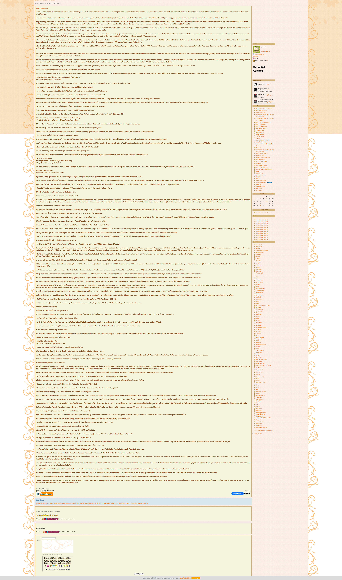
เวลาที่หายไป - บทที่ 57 (262, 222)
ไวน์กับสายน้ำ (259, 273)
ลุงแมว (258, 374)
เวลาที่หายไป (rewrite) (261, 161)
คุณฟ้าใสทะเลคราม (143, 503)
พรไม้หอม (258, 342)
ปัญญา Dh (258, 420)
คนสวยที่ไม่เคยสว (261, 327)
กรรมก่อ (258, 171)
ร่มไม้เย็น (258, 333)
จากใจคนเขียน (260, 136)
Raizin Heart (259, 357)
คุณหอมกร (91, 503)
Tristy (257, 313)
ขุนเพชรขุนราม (260, 252)
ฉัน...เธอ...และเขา (260, 159)
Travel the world (260, 376)
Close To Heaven (260, 245)
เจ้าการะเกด (259, 369)
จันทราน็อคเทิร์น (260, 414)
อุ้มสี (257, 263)
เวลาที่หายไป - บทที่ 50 (262, 235)
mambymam (259, 265)
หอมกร (40, 518)
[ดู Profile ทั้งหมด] (265, 51)
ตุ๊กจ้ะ (257, 378)
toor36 (258, 380)
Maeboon (258, 271)
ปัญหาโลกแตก (260, 155)
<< (254, 193)
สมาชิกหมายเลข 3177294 (263, 305)
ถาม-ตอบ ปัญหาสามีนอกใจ (263, 140)
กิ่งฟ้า (257, 277)
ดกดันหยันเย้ (260, 134)
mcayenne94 (259, 339)
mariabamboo (259, 280)
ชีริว (257, 389)
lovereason (259, 322)
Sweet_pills (259, 352)
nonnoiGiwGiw (260, 422)
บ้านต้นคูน (259, 361)
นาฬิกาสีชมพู (259, 282)
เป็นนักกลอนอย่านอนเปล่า (263, 157)
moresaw (258, 260)
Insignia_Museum (260, 296)
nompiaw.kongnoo (260, 382)
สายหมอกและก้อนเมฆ (262, 250)
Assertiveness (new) (261, 175)
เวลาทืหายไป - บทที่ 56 (262, 224)
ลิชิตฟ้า (258, 178)
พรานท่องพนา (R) (260, 112)
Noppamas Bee (260, 416)
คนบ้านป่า (258, 256)
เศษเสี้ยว (258, 267)
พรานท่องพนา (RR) (261, 180)
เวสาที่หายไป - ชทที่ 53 (262, 229)
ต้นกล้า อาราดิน (260, 363)
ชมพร (257, 294)
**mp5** (41, 531)
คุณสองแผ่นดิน (53, 503)
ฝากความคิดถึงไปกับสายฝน (263, 418)
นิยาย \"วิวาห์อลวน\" (261, 111)
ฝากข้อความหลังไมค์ (260, 54)
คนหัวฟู (258, 284)
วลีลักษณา (259, 397)
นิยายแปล (258, 148)
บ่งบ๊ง (257, 318)
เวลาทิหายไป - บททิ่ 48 (262, 239)
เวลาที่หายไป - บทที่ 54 (262, 227)
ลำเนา (258, 406)
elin (257, 384)
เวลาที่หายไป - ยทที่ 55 (262, 225)
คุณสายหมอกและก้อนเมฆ (72, 503)
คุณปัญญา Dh (45, 503)
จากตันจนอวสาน (260, 186)
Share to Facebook (237, 493)
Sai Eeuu (258, 387)
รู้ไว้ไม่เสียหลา (260, 130)
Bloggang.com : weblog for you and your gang (45, 0)
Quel (257, 348)
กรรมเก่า (258, 184)
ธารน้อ (258, 393)
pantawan (258, 307)
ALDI (257, 324)
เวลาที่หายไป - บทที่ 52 (262, 231)
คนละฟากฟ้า (259, 163)
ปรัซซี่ (257, 303)
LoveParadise (259, 292)
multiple (258, 371)
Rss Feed (256, 56)
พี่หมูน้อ (258, 401)
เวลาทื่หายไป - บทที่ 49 (262, 237)
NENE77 (258, 367)
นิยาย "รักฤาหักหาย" (261, 124)
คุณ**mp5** (115, 503)
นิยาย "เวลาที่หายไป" (261, 126)
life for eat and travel (261, 391)
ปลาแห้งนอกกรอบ (261, 344)
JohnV (257, 404)
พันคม (258, 386)
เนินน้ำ (258, 301)
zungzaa (258, 346)
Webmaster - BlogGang (261, 427)
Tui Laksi (258, 356)
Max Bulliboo (259, 399)
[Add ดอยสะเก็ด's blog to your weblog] (263, 430)
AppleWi (258, 254)
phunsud (258, 316)
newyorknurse (259, 311)
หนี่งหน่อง (258, 410)
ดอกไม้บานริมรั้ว (260, 395)
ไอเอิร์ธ (258, 258)
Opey (257, 286)
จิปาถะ (258, 138)
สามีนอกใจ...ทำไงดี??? (262, 128)
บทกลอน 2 (259, 188)
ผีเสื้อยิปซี (258, 325)
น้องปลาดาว (259, 372)
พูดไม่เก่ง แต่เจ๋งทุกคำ (262, 359)
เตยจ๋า (258, 354)
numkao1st (259, 408)
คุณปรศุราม (39, 503)
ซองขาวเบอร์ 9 (260, 350)
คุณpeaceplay (134, 503)
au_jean (258, 320)
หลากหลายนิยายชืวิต (261, 165)
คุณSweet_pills (61, 503)
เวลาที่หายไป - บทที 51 (262, 233)
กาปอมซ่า (258, 314)
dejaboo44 (258, 329)
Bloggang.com (258, 433)
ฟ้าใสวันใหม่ (259, 309)
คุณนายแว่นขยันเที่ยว (124, 503)
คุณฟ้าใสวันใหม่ (84, 503)
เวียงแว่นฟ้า (259, 425)
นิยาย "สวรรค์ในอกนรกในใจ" (263, 109)
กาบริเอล (258, 297)
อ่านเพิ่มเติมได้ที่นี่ (185, 578)
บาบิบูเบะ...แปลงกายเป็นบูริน (263, 365)
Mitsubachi (259, 269)
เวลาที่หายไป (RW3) (261, 182)
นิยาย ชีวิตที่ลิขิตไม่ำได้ (262, 167)
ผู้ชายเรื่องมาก (260, 132)
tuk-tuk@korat (259, 299)
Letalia (258, 403)
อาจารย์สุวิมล (259, 275)
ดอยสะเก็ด (259, 190)
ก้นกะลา (258, 331)
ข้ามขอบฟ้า (259, 246)
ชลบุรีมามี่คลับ (260, 290)
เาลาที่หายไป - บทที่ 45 (262, 213)
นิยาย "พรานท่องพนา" (262, 153)
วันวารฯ (258, 177)
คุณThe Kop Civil (98, 503)
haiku (257, 335)
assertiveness (259, 173)
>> (272, 193)
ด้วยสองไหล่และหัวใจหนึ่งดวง (264, 169)
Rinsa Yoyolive (260, 337)
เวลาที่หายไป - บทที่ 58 (262, 220)
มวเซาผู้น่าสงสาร (261, 412)
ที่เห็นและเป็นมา (260, 288)
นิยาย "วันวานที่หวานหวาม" (263, 122)
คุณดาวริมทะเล (108, 503)
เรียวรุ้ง (258, 340)
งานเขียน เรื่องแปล (261, 142)
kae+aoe (258, 279)
